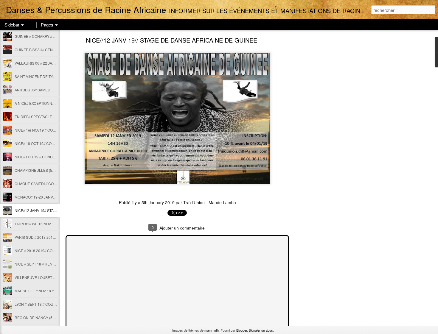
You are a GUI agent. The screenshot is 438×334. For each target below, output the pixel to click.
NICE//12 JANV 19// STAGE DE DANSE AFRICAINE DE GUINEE (171, 40)
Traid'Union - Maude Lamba (209, 202)
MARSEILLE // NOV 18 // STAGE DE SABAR (50, 290)
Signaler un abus (261, 330)
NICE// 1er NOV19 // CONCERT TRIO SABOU (51, 129)
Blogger (241, 330)
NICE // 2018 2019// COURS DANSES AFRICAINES (56, 250)
